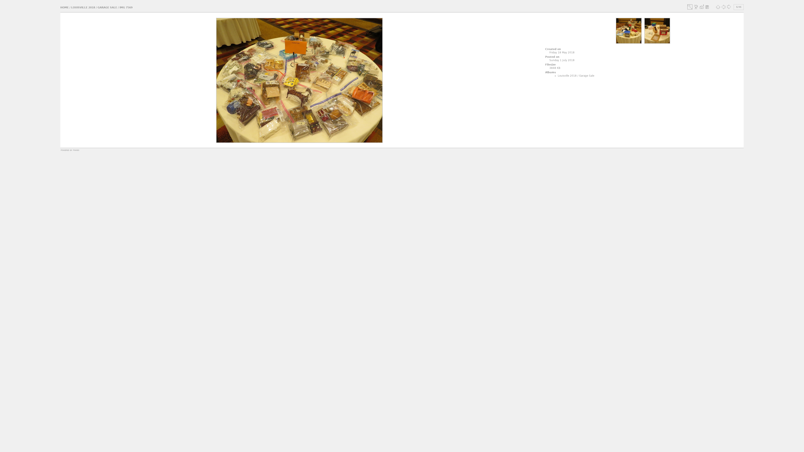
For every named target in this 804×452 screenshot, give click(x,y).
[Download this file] (707, 7)
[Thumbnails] (718, 7)
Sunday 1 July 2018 (562, 60)
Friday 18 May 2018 (562, 52)
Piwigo (76, 150)
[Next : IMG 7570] (729, 7)
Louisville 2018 (83, 7)
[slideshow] (696, 7)
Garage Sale (107, 7)
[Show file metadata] (701, 7)
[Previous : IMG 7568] (723, 7)
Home (64, 7)
